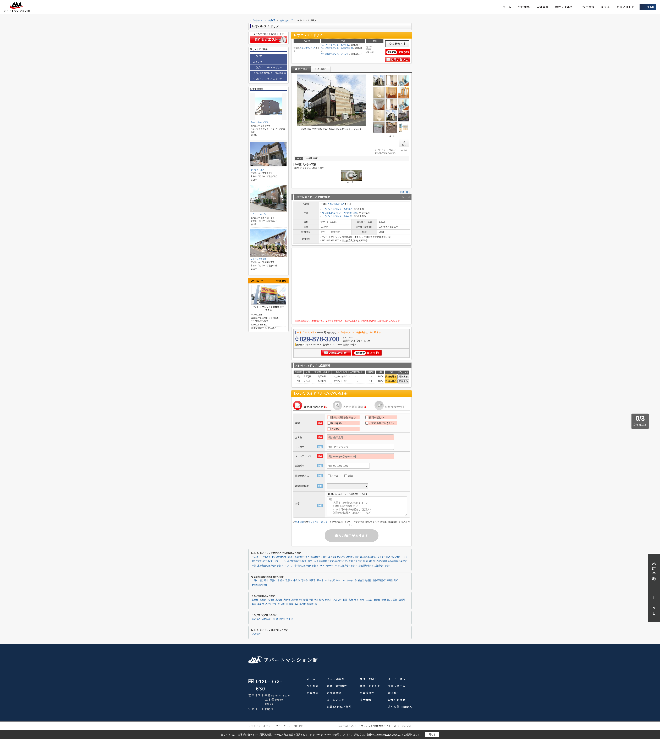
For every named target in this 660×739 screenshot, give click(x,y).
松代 (321, 600)
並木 (254, 604)
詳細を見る (390, 376)
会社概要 (524, 7)
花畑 (395, 600)
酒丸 (389, 600)
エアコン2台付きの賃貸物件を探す (301, 565)
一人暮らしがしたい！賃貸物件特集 (269, 557)
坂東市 (320, 580)
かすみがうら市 (332, 580)
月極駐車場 (334, 693)
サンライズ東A (257, 169)
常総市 (281, 580)
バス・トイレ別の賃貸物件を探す (290, 561)
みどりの (312, 48)
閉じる (432, 734)
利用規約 (299, 522)
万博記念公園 (347, 48)
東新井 (328, 600)
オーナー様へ (396, 679)
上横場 (402, 600)
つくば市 (304, 48)
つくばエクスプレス (330, 45)
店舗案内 (542, 7)
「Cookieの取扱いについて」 (387, 734)
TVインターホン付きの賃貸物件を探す (338, 565)
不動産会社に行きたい (381, 423)
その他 (335, 428)
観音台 (377, 600)
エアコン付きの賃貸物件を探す (343, 557)
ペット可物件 (335, 679)
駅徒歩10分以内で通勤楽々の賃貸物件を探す (385, 561)
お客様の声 (367, 693)
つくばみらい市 (349, 580)
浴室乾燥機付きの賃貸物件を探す (375, 565)
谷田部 (255, 600)
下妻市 (273, 580)
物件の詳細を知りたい (343, 417)
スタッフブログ (370, 686)
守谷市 (304, 580)
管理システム (396, 686)
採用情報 (588, 7)
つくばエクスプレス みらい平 (267, 78)
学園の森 (313, 600)
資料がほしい (376, 417)
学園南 (260, 604)
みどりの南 (300, 604)
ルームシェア (335, 699)
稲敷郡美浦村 (364, 580)
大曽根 (286, 600)
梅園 (291, 604)
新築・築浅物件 (337, 686)
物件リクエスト (565, 7)
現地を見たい (338, 423)
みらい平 (345, 54)
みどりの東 (270, 604)
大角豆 (271, 600)
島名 (362, 600)
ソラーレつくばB (258, 259)
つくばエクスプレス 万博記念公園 (269, 73)
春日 (356, 600)
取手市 (288, 580)
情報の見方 (404, 192)
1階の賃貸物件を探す (262, 561)
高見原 (263, 600)
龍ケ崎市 (264, 580)
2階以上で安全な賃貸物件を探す (267, 565)
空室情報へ (396, 43)
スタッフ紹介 (368, 679)
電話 (350, 475)
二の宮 (369, 600)
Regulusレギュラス (259, 122)
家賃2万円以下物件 (339, 706)
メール (335, 475)
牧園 (345, 600)
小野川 (284, 604)
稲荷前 (310, 604)
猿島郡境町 (392, 580)
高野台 (294, 600)
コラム (605, 7)
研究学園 (303, 600)
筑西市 (312, 580)
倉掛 (384, 600)
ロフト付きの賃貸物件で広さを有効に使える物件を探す (335, 561)
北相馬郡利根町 (259, 585)
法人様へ (394, 693)
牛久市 (296, 580)
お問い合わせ (625, 7)
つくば (289, 619)
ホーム (507, 7)
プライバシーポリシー (319, 522)
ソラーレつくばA (258, 214)
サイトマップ (283, 725)
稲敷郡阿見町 (379, 580)
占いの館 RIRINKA (400, 706)
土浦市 (255, 580)
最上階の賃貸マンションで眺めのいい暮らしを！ (384, 557)
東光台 (279, 600)
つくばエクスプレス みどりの (267, 67)
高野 (351, 600)
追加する (403, 376)
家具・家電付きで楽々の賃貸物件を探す (307, 557)
